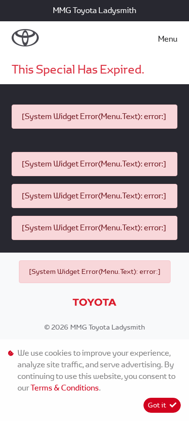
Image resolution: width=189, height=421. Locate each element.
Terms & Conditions (65, 388)
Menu (167, 39)
